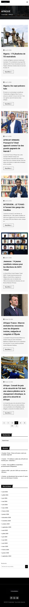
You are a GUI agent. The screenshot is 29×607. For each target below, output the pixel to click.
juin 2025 (4, 537)
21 (12, 426)
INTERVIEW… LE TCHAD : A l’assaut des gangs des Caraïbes (14, 207)
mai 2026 (4, 501)
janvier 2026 (5, 514)
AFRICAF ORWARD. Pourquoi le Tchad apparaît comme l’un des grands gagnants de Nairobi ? (13, 145)
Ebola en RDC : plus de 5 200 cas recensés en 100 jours (14, 471)
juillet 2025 (5, 533)
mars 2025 (5, 546)
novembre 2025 (6, 520)
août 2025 (5, 530)
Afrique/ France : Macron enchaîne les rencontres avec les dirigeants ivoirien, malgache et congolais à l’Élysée (13, 328)
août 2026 (5, 492)
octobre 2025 (6, 524)
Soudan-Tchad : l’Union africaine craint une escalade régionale (13, 453)
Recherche (4, 563)
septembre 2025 (6, 527)
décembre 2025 (6, 517)
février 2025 (5, 549)
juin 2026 (4, 498)
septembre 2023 (6, 556)
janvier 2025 (5, 553)
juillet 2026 (5, 495)
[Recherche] (26, 566)
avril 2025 (5, 543)
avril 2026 (5, 504)
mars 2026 (5, 508)
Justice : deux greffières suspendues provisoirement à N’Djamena (12, 465)
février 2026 (5, 511)
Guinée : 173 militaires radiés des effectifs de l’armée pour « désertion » (14, 459)
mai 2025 (4, 540)
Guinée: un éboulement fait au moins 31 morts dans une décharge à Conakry (14, 477)
